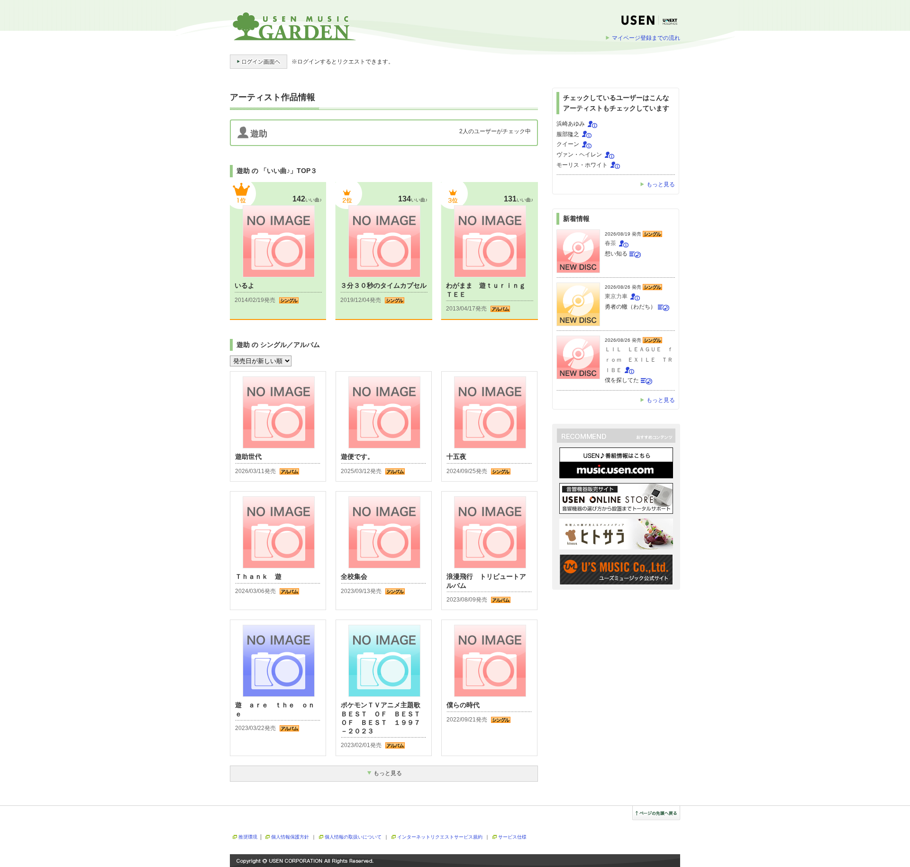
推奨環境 (247, 837)
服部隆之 (567, 134)
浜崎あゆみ (570, 123)
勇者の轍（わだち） (630, 306)
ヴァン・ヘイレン (579, 154)
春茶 (610, 243)
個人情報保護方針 (290, 837)
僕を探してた (622, 380)
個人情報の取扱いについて (353, 837)
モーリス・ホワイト (582, 165)
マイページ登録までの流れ (646, 38)
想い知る (616, 253)
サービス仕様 (512, 837)
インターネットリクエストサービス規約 (439, 837)
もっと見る (660, 184)
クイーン (567, 144)
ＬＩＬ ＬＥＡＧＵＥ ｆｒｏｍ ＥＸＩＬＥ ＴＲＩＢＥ (639, 359)
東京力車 (616, 296)
